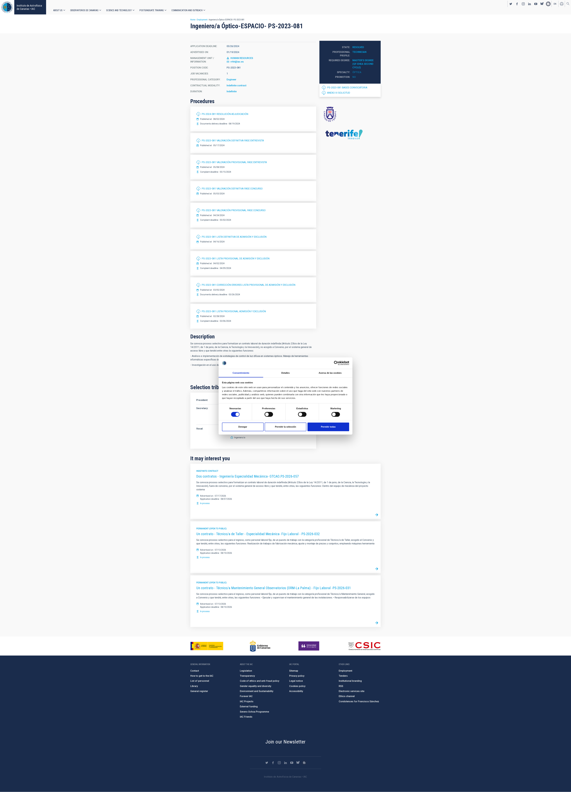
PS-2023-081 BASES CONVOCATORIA (347, 87)
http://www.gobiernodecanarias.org (260, 646)
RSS (341, 686)
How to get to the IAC (201, 675)
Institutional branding (350, 680)
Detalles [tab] (285, 373)
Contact (194, 670)
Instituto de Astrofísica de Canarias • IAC (29, 7)
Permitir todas (328, 426)
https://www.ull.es (309, 646)
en (555, 4)
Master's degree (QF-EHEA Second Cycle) (363, 64)
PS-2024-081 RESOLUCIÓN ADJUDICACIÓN (225, 114)
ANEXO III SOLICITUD (338, 92)
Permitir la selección (285, 426)
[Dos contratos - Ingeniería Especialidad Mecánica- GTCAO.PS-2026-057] (377, 515)
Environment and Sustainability (256, 691)
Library (194, 686)
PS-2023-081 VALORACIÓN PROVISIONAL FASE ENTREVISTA (234, 162)
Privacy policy (296, 675)
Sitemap (293, 670)
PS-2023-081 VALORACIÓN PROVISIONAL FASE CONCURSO (234, 210)
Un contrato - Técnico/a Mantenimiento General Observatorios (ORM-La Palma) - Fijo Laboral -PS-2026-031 (273, 588)
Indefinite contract (236, 85)
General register (199, 691)
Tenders (343, 675)
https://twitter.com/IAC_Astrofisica (511, 4)
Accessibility (296, 691)
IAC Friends (246, 716)
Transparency (247, 675)
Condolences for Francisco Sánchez (359, 701)
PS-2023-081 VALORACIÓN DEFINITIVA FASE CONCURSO (232, 188)
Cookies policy (297, 686)
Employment (202, 19)
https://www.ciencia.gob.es (206, 646)
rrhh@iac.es (237, 61)
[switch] (269, 414)
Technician (359, 52)
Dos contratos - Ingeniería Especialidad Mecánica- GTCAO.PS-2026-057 (247, 476)
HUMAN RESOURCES (241, 58)
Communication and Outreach (187, 10)
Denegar (242, 426)
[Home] (7, 7)
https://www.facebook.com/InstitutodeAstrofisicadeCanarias (517, 4)
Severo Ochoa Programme (254, 711)
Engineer (231, 79)
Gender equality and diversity (255, 686)
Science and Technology (119, 10)
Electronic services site (351, 691)
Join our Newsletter (285, 742)
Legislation (246, 670)
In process (205, 503)
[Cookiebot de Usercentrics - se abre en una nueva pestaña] (336, 363)
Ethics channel (347, 696)
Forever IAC (246, 696)
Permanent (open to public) (211, 528)
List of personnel (199, 680)
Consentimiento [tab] (241, 373)
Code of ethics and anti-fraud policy (259, 680)
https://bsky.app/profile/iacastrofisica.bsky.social (542, 4)
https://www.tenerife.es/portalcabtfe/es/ (350, 114)
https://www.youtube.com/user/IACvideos (536, 4)
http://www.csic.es (364, 646)
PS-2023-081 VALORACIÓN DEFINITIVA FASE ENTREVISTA (233, 140)
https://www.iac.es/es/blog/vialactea (548, 4)
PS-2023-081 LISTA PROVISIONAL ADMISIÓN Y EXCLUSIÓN (234, 311)
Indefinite (232, 91)
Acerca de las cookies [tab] (330, 373)
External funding (249, 706)
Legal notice (296, 680)
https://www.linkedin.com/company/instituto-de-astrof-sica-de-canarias (529, 4)
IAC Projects (246, 701)
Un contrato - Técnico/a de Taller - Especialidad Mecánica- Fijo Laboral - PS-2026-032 (258, 534)
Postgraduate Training (151, 10)
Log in (562, 4)
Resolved (358, 47)
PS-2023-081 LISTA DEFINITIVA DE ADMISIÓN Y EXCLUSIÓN (234, 236)
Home (192, 19)
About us (57, 10)
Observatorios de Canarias (84, 10)
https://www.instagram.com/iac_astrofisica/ (523, 4)
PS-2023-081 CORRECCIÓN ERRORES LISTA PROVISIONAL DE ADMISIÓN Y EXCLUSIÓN (248, 284)
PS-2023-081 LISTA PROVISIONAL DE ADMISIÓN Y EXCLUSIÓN (235, 258)
